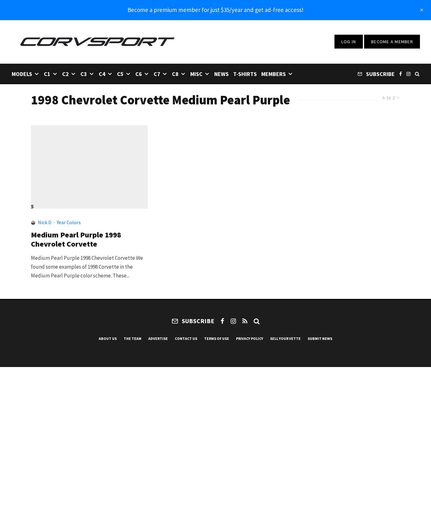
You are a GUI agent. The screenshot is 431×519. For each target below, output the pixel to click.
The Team (132, 338)
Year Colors (69, 222)
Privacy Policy (249, 338)
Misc (196, 74)
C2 (65, 74)
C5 (120, 74)
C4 (102, 74)
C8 (175, 74)
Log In (348, 41)
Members (273, 74)
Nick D (44, 222)
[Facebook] (400, 74)
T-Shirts (245, 74)
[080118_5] (89, 164)
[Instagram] (408, 74)
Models (22, 74)
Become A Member (392, 41)
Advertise (158, 338)
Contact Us (186, 338)
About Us (108, 338)
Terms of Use (216, 338)
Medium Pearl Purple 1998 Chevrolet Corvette (76, 239)
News (221, 74)
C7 (157, 74)
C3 (83, 74)
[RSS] (245, 321)
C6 (138, 74)
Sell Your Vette (285, 338)
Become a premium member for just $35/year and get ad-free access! (215, 10)
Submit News (320, 338)
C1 (47, 74)
